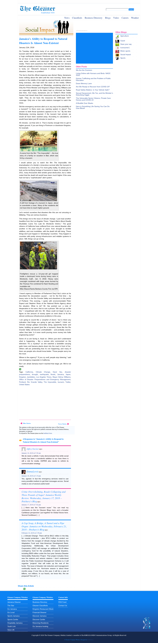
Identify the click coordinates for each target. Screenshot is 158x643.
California (29, 372)
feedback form (47, 433)
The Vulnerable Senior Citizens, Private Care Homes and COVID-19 (93, 99)
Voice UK (10, 630)
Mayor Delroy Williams (61, 377)
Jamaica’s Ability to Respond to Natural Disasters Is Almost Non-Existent (43, 41)
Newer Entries (62, 424)
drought (35, 374)
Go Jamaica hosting (40, 626)
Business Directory (40, 602)
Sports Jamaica (13, 616)
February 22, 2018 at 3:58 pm (32, 533)
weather (135, 17)
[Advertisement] (37, 403)
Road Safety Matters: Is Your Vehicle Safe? (92, 90)
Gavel (122, 41)
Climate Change (43, 372)
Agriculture (124, 36)
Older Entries (27, 423)
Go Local (10, 612)
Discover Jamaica (39, 616)
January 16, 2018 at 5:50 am (31, 453)
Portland (22, 382)
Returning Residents (41, 623)
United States (24, 384)
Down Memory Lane (84, 83)
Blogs (108, 17)
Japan (68, 374)
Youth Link (11, 626)
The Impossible (50, 382)
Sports (122, 58)
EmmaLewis (32, 471)
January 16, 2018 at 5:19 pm (31, 476)
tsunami (61, 382)
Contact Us (62, 606)
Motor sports (125, 51)
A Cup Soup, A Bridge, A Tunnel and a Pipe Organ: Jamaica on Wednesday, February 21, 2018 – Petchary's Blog (44, 526)
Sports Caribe (12, 619)
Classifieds (77, 17)
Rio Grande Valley (34, 382)
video (116, 17)
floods (53, 374)
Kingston (22, 377)
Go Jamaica (12, 609)
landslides (31, 377)
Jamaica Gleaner (14, 602)
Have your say (126, 44)
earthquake (44, 374)
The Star (10, 606)
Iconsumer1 (125, 48)
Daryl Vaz (57, 372)
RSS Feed (62, 602)
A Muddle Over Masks (84, 103)
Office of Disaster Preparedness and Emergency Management (44, 379)
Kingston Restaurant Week (43, 609)
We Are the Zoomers (84, 70)
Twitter (67, 382)
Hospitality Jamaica (14, 623)
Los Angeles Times (43, 377)
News (66, 17)
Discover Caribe (39, 619)
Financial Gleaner (39, 612)
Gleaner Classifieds (40, 606)
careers (125, 17)
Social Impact (125, 54)
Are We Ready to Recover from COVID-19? (93, 87)
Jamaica (60, 374)
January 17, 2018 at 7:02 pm (31, 505)
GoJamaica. (91, 640)
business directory (93, 17)
